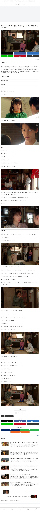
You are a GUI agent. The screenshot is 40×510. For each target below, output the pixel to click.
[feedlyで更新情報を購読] (29, 430)
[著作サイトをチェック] (10, 430)
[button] (33, 56)
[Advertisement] (20, 14)
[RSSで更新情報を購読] (20, 432)
